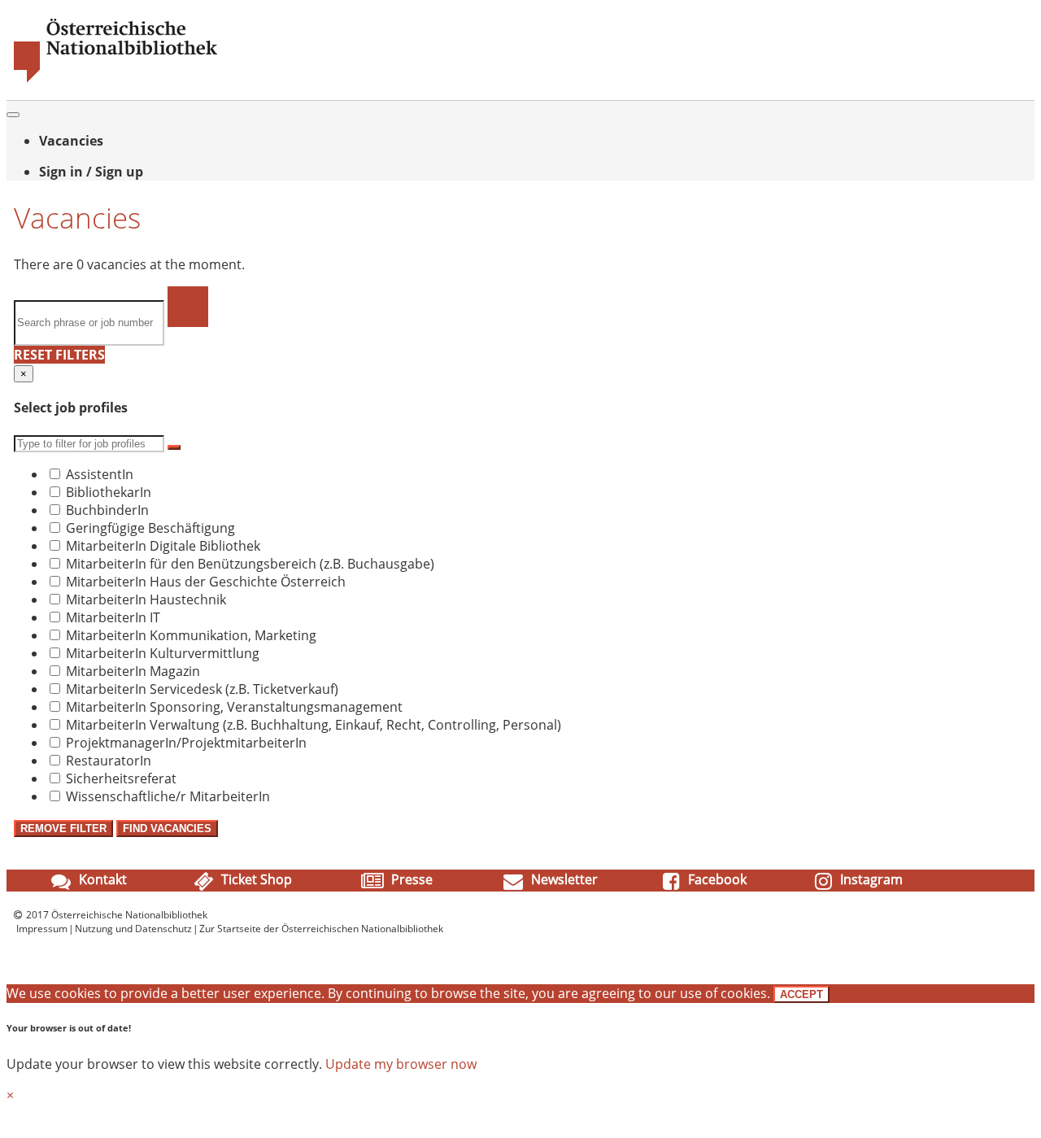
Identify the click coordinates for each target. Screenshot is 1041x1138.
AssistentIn (99, 474)
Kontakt (101, 879)
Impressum (42, 928)
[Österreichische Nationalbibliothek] (115, 79)
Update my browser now (401, 1064)
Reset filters (59, 355)
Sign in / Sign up (91, 172)
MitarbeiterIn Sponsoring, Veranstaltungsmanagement (234, 707)
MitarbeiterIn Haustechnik (146, 599)
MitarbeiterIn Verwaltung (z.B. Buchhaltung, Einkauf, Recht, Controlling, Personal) (313, 725)
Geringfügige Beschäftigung (150, 528)
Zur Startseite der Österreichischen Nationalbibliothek (321, 928)
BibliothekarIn (108, 492)
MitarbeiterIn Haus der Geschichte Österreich (206, 582)
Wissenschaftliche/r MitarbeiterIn (168, 796)
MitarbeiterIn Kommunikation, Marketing (191, 635)
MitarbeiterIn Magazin (133, 671)
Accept (801, 994)
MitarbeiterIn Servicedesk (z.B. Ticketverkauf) (202, 689)
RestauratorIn (108, 761)
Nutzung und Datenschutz (133, 928)
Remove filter (63, 828)
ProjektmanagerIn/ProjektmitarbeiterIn (186, 743)
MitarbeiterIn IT (113, 617)
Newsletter (563, 879)
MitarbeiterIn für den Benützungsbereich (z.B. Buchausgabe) (250, 564)
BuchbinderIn (107, 510)
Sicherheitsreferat (121, 778)
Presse (410, 879)
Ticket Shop (255, 879)
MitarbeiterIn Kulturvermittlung (162, 653)
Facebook (716, 879)
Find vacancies (167, 828)
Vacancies (71, 141)
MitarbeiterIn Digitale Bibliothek (163, 546)
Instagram (870, 879)
